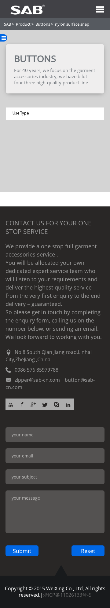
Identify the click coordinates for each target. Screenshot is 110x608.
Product (23, 24)
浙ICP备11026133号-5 (67, 595)
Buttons (42, 24)
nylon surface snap (72, 24)
